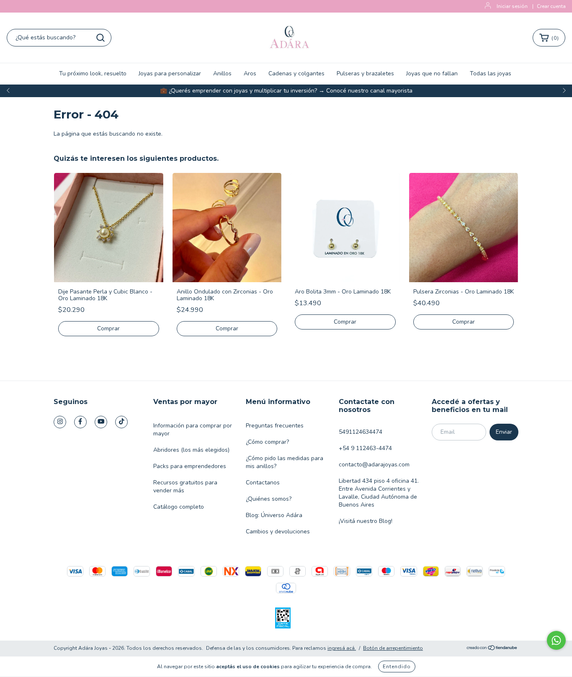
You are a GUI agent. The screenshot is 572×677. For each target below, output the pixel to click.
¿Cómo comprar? (267, 442)
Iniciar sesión (512, 6)
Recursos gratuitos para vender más (185, 486)
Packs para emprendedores (189, 466)
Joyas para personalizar (170, 73)
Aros (250, 73)
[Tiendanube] (492, 648)
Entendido (397, 666)
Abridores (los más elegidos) (191, 450)
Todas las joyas (490, 73)
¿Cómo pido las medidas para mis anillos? (284, 462)
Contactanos (263, 483)
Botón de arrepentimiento (393, 648)
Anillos (222, 73)
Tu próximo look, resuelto (92, 73)
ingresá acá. (341, 648)
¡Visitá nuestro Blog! (365, 521)
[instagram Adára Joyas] (60, 422)
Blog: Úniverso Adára (274, 515)
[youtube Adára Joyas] (101, 422)
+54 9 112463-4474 (365, 448)
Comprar (108, 328)
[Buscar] (100, 37)
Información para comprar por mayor (192, 430)
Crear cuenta (551, 6)
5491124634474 (360, 432)
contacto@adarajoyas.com (374, 464)
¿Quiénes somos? (268, 499)
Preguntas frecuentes (275, 426)
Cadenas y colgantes (296, 73)
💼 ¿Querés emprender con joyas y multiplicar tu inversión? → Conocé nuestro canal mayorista (286, 91)
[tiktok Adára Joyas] (121, 422)
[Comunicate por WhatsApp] (556, 640)
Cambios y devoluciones (278, 531)
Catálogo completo (178, 507)
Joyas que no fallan (432, 73)
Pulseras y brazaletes (365, 73)
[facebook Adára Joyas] (80, 422)
